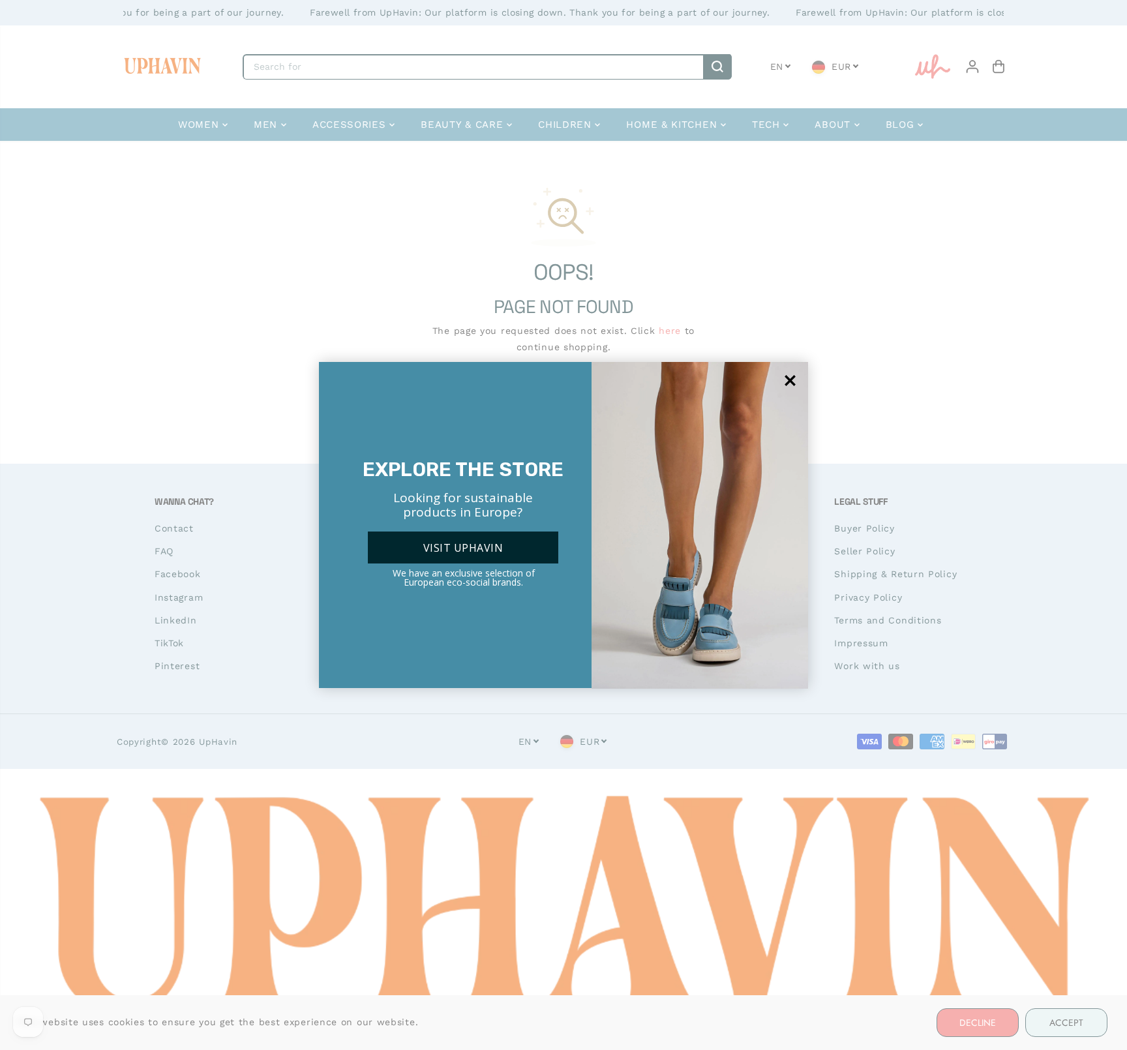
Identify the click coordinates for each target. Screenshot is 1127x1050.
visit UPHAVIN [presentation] (463, 548)
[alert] (563, 525)
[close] (790, 380)
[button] (790, 380)
